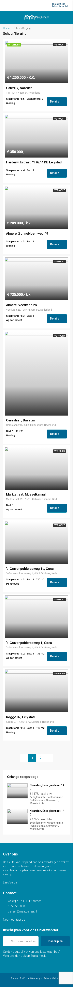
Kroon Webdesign (32, 978)
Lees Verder (10, 882)
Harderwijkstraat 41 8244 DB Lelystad (34, 162)
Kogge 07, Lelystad (20, 717)
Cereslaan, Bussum (20, 420)
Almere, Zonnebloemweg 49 (27, 233)
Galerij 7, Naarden (19, 88)
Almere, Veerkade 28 (21, 305)
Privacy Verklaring (53, 978)
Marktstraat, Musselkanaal (26, 494)
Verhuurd (59, 336)
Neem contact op (14, 919)
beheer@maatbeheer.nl (22, 911)
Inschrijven (55, 941)
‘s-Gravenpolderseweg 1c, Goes (30, 569)
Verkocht (59, 45)
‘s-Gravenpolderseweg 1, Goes (29, 643)
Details (55, 101)
